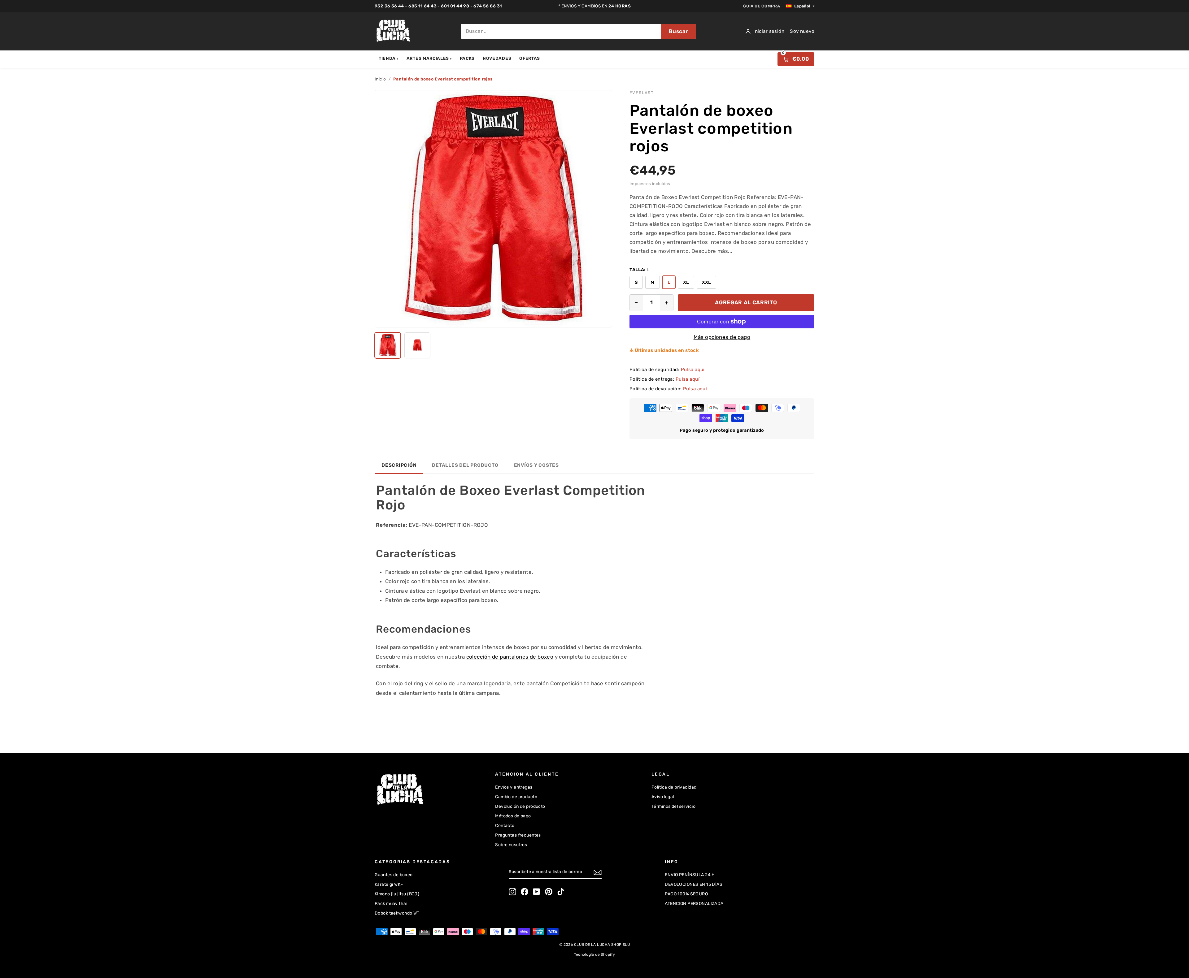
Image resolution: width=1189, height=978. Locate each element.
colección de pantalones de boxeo (510, 657)
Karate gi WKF (389, 884)
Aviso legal (662, 796)
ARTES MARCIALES (429, 58)
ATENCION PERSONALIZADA (694, 903)
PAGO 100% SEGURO (686, 894)
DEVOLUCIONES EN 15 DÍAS (693, 884)
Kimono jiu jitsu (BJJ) (397, 894)
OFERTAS (529, 58)
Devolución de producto (520, 806)
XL (686, 282)
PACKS (467, 58)
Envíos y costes (536, 465)
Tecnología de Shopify (594, 954)
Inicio (380, 78)
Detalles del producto (465, 465)
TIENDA (389, 58)
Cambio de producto (516, 796)
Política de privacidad (673, 787)
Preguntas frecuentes (518, 835)
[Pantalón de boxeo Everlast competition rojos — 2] (417, 345)
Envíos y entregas (513, 787)
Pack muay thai (391, 903)
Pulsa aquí (693, 369)
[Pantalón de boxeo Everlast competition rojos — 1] (388, 345)
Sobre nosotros (511, 844)
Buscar (678, 31)
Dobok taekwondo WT (397, 913)
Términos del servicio (673, 806)
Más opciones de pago (722, 337)
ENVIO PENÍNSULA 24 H (690, 874)
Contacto (504, 825)
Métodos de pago (513, 816)
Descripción (398, 465)
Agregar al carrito (746, 302)
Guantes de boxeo (394, 874)
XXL (706, 282)
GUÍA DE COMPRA (761, 6)
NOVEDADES (497, 58)
